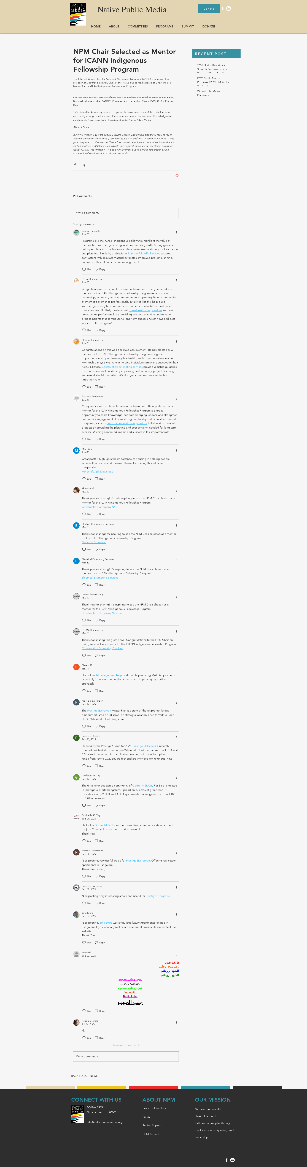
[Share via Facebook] (75, 164)
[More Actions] (176, 232)
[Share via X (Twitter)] (83, 164)
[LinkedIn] (228, 8)
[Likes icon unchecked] (84, 269)
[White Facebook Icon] (222, 8)
